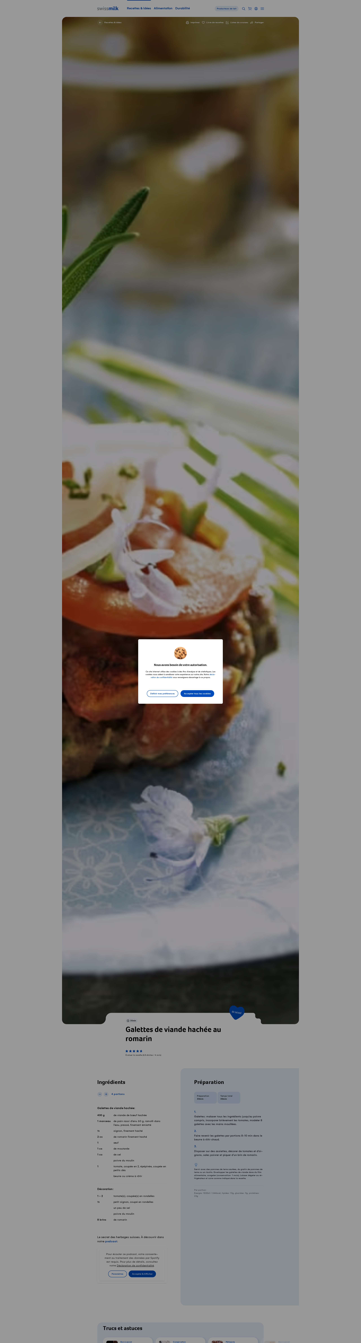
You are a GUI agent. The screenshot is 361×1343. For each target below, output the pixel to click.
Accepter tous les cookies (197, 694)
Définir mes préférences (162, 694)
